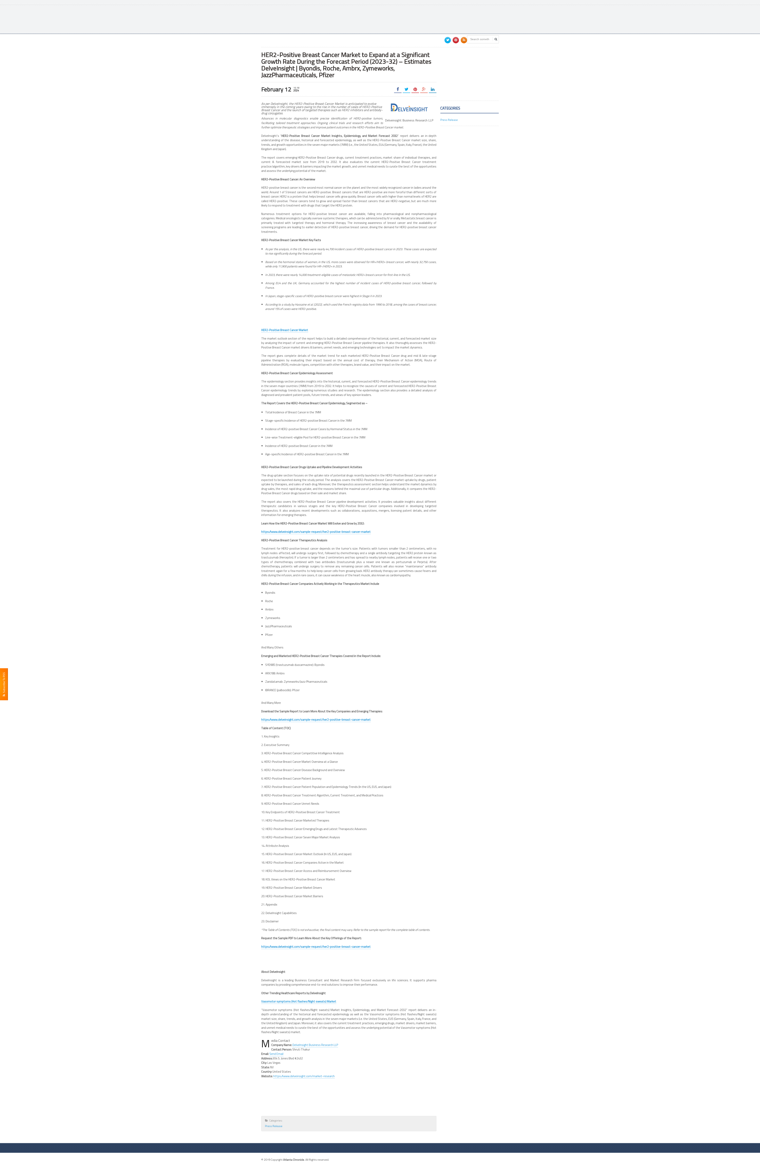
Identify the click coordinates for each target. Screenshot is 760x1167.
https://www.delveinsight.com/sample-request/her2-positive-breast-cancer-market (316, 531)
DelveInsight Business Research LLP (315, 1045)
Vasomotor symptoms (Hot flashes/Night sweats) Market (298, 1001)
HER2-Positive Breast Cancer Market (284, 330)
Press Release (273, 1126)
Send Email (276, 1054)
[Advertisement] (427, 19)
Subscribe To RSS (4, 683)
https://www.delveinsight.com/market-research (304, 1076)
